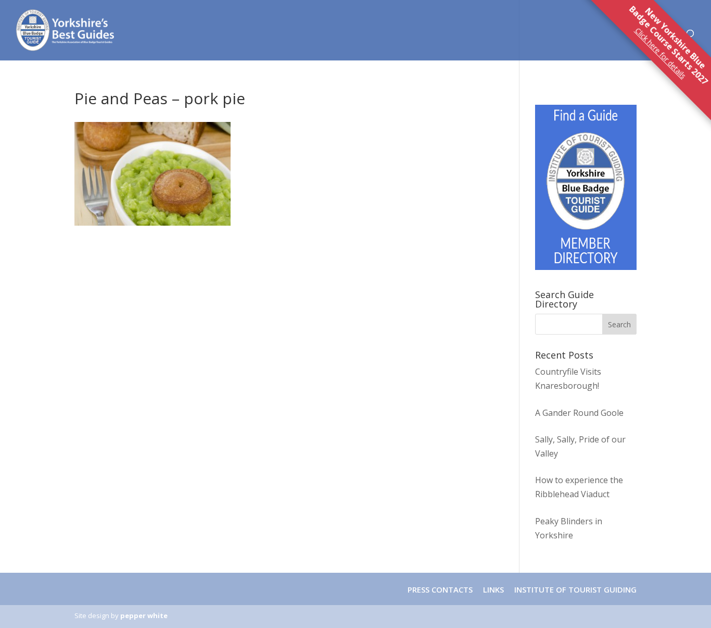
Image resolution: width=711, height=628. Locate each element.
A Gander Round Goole (579, 412)
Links (493, 589)
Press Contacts (440, 589)
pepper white (144, 615)
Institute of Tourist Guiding (574, 589)
